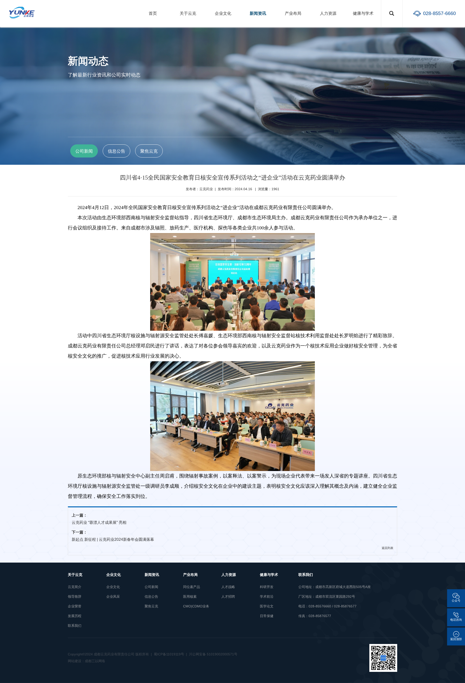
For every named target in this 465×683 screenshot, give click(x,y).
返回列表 (387, 548)
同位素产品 (191, 587)
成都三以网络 (95, 661)
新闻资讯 (258, 13)
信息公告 (151, 596)
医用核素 (190, 596)
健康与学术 (363, 13)
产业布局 (293, 13)
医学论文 (266, 606)
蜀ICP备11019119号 (169, 654)
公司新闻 (151, 587)
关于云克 (188, 13)
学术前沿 (266, 596)
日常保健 (266, 616)
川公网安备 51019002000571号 (213, 654)
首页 (153, 13)
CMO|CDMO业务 (196, 606)
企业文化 (223, 13)
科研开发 (266, 587)
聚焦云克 (151, 606)
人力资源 (328, 13)
